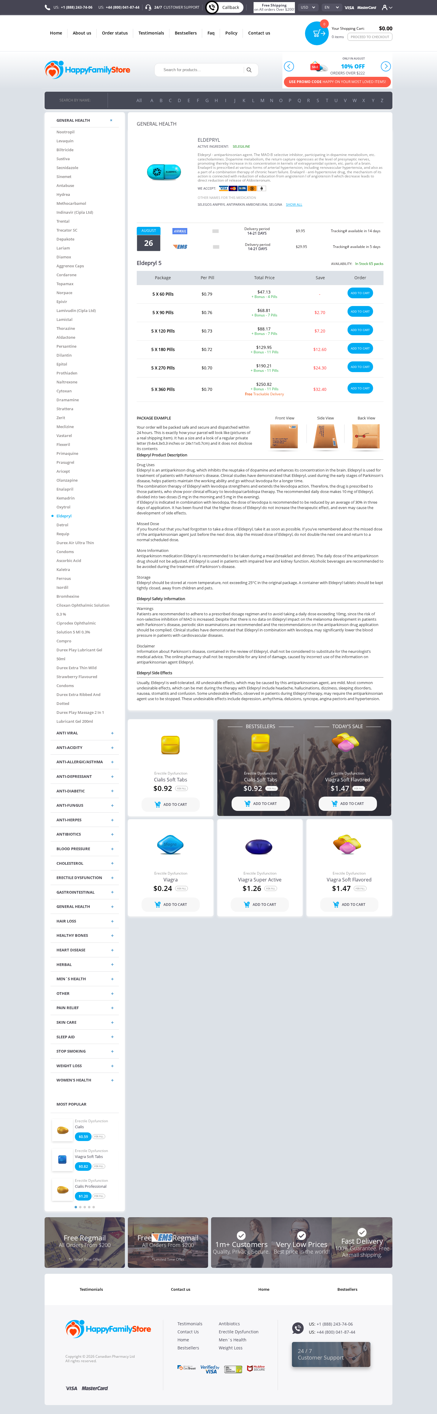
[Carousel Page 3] (85, 1207)
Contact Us (259, 33)
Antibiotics (229, 1323)
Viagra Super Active (260, 880)
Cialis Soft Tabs (170, 780)
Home (56, 33)
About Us (82, 33)
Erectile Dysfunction (91, 1121)
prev (289, 66)
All (139, 100)
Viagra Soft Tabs (89, 1156)
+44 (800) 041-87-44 (122, 7)
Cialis (79, 1127)
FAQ (211, 33)
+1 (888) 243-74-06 (76, 7)
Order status (115, 33)
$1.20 (83, 1196)
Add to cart (360, 293)
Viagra (171, 880)
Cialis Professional (90, 1186)
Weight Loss (231, 1348)
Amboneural (257, 204)
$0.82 (83, 1166)
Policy (231, 33)
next (385, 66)
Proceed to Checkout (370, 37)
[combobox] (308, 7)
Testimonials (151, 33)
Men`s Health (232, 1340)
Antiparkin (236, 204)
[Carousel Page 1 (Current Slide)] (76, 1207)
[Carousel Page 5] (93, 1207)
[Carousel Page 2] (80, 1207)
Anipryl (219, 204)
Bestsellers (186, 33)
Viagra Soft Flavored (347, 780)
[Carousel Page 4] (89, 1207)
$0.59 (83, 1136)
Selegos (205, 204)
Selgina (275, 204)
